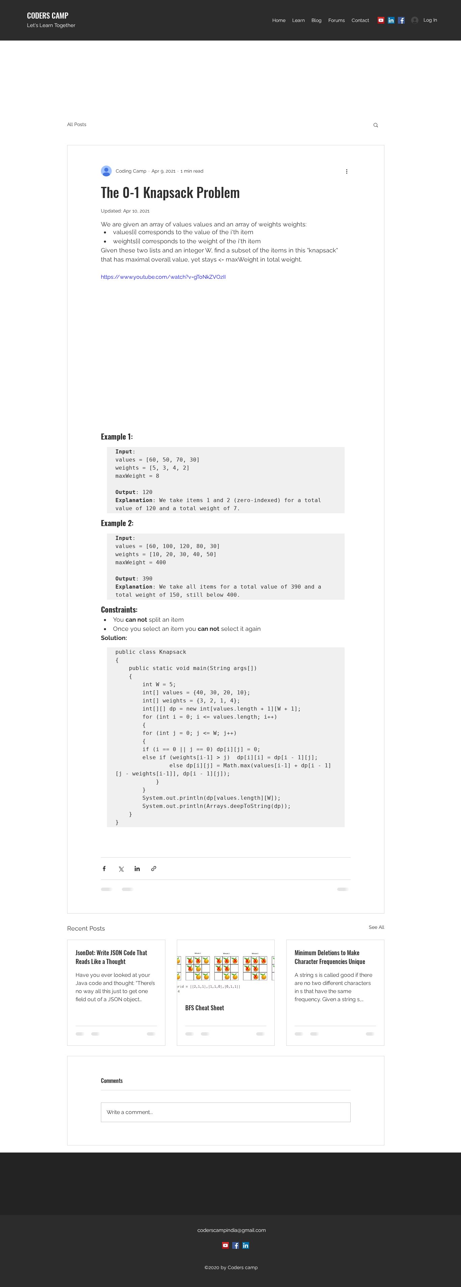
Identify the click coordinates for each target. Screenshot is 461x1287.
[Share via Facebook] (104, 868)
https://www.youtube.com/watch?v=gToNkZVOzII (163, 277)
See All (376, 927)
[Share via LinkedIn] (137, 868)
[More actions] (347, 171)
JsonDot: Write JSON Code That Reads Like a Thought (111, 957)
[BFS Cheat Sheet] (226, 967)
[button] (298, 20)
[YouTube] (381, 20)
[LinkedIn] (391, 20)
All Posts (76, 124)
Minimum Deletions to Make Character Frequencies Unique (330, 957)
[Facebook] (401, 20)
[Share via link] (154, 868)
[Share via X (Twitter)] (120, 868)
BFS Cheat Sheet (204, 1007)
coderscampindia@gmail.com (231, 1230)
